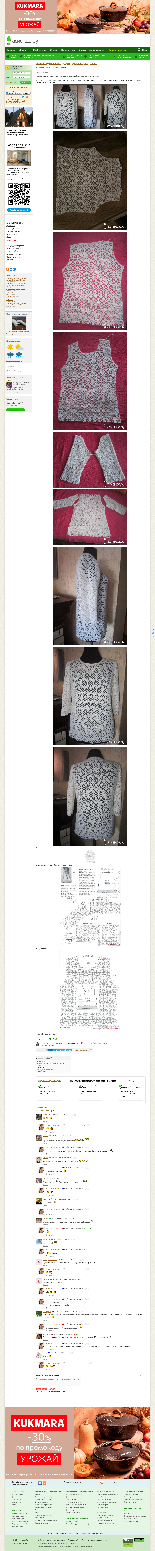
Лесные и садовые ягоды (44, 1497)
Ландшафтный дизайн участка (107, 1494)
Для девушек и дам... (49, 1034)
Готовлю (45, 1136)
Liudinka (45, 1158)
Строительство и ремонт (134, 1491)
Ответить (45, 1121)
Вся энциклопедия (12, 392)
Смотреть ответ (11, 405)
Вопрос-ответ (68, 50)
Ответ (49, 1302)
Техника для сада (72, 1521)
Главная (11, 50)
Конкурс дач (11, 240)
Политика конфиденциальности (94, 1540)
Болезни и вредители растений (46, 1520)
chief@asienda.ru (69, 1543)
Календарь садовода (19, 1516)
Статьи (53, 50)
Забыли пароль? (11, 82)
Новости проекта (13, 248)
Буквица (9, 380)
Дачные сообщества (19, 1497)
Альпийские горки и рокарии (107, 1502)
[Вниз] (153, 636)
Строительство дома (131, 1494)
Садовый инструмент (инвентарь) (77, 1524)
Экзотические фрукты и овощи (76, 1507)
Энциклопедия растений (91, 50)
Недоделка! (41, 1061)
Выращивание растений (43, 1505)
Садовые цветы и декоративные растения (39, 56)
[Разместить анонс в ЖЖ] (69, 1050)
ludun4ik (45, 1218)
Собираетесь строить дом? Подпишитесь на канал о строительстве (17, 133)
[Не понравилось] (73, 1115)
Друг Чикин (46, 1334)
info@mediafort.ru (86, 1547)
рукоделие (66, 64)
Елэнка (45, 1353)
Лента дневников (17, 1494)
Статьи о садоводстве (19, 1499)
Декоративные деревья (74, 1494)
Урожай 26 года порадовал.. (15, 289)
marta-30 (45, 1178)
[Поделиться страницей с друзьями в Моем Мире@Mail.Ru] (51, 1050)
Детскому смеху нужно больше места (19, 146)
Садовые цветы (71, 1499)
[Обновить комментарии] (153, 633)
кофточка (93, 64)
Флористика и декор (73, 1512)
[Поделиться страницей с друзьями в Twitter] (54, 1050)
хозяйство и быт (41, 64)
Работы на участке (130, 1511)
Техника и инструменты (124, 56)
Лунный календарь (18, 1519)
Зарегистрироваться (45, 1389)
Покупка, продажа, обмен (20, 1524)
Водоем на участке (104, 1499)
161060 (45, 1115)
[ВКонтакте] (11, 269)
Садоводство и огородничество (48, 1491)
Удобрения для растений (43, 1515)
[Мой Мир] (14, 269)
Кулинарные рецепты (131, 1521)
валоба (45, 1239)
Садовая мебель (103, 1518)
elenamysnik (47, 1312)
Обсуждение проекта (15, 246)
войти (41, 1392)
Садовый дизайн (103, 1512)
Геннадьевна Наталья (50, 1260)
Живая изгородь (103, 1505)
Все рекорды (10, 334)
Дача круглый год (130, 1513)
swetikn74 (49, 67)
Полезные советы (18, 1526)
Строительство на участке (97, 56)
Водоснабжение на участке (106, 1523)
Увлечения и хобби (130, 1519)
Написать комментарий (46, 1111)
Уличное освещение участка (107, 1510)
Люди (8, 237)
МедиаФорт (25, 1543)
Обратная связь (44, 1540)
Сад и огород (14, 56)
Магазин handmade (118, 50)
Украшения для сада (104, 1520)
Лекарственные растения (20, 1521)
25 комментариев (101, 1043)
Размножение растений (43, 1507)
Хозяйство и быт (143, 56)
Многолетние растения (73, 1502)
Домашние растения (73, 1510)
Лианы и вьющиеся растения (76, 1505)
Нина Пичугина (59, 1543)
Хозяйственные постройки (133, 1499)
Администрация (13, 254)
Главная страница (14, 223)
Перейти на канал (17, 210)
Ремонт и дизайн (129, 1497)
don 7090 (46, 1279)
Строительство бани (131, 1502)
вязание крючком (68, 76)
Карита (45, 1199)
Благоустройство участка (75, 56)
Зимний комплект (43, 1071)
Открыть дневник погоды (14, 361)
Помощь (10, 260)
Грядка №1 (10, 292)
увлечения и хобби (54, 64)
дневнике (63, 67)
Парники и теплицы (41, 1523)
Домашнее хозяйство (132, 1508)
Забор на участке (103, 1507)
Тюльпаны (9, 300)
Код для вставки (82, 1050)
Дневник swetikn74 (44, 1058)
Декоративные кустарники (75, 1497)
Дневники (24, 50)
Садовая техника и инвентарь (78, 1518)
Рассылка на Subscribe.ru (113, 1483)
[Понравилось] (75, 1115)
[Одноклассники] (7, 269)
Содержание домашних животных (135, 1516)
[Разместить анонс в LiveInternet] (60, 1050)
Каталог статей (13, 231)
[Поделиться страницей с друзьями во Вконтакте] (49, 1050)
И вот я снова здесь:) (13, 296)
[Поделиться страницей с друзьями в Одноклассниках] (47, 1050)
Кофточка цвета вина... (45, 1069)
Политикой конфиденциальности (15, 102)
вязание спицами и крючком (52, 76)
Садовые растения (41, 1502)
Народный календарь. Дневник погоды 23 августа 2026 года (16, 304)
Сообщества (39, 50)
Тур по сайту (12, 251)
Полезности (16, 1511)
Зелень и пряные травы (43, 1499)
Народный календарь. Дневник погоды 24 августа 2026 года (16, 284)
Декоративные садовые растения (79, 1491)
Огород (37, 1494)
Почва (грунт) (39, 1518)
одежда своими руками (80, 64)
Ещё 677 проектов (132, 1081)
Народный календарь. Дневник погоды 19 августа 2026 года (16, 279)
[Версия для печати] (91, 1051)
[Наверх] (153, 629)
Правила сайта (13, 257)
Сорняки (38, 1510)
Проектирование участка (105, 1515)
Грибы (37, 1512)
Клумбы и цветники (104, 1497)
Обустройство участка (106, 1491)
